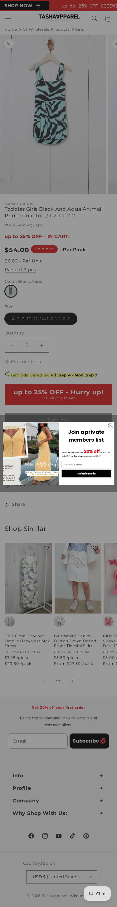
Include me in (86, 473)
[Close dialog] (110, 425)
